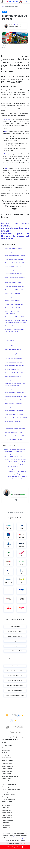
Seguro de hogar (6, 773)
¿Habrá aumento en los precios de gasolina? (15, 425)
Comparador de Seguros (9, 784)
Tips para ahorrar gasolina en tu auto (13, 273)
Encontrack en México (10, 340)
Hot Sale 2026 (6, 825)
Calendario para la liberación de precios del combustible (15, 236)
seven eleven (25, 136)
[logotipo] (15, 732)
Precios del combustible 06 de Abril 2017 (14, 259)
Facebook (14, 499)
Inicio (3, 6)
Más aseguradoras (15, 659)
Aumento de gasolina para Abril (12, 369)
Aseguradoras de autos (15, 518)
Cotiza (27, 1)
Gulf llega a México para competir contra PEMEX (16, 396)
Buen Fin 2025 (6, 827)
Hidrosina (7, 119)
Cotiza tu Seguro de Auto (14, 847)
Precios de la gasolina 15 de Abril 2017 (13, 349)
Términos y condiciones (18, 837)
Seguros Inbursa (6, 748)
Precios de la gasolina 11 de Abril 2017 (13, 362)
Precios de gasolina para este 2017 (13, 407)
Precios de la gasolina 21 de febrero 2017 (14, 392)
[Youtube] (22, 737)
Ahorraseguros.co (7, 815)
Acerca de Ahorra (7, 801)
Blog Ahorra (5, 807)
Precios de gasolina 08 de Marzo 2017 (13, 403)
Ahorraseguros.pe (7, 817)
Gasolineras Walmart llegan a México (13, 432)
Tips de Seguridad (7, 805)
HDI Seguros (5, 755)
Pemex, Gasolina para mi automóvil (13, 421)
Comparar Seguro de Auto (15, 512)
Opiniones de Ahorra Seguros (15, 715)
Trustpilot (14, 717)
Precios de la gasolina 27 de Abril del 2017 (14, 410)
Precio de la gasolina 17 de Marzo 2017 (14, 304)
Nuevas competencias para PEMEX (13, 399)
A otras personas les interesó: (16, 469)
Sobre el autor (16, 492)
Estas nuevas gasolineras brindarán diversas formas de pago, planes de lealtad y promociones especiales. (15, 451)
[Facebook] (8, 737)
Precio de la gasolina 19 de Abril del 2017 (14, 316)
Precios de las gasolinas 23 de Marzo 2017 (15, 286)
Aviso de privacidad (17, 839)
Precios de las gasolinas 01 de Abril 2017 (14, 248)
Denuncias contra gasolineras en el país (14, 270)
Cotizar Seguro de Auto (8, 787)
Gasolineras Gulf (9, 325)
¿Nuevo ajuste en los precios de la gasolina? (15, 428)
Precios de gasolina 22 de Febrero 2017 (14, 372)
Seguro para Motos (7, 766)
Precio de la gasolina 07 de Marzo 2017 (14, 289)
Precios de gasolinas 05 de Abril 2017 (13, 266)
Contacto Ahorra (6, 810)
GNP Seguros (6, 743)
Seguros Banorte (7, 758)
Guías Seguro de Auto (8, 792)
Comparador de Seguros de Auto (11, 789)
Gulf (6, 168)
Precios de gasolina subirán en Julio (13, 376)
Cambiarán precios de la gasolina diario (14, 358)
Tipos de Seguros (7, 760)
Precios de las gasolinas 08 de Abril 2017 (14, 282)
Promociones (5, 822)
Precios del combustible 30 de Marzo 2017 (14, 262)
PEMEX (14, 100)
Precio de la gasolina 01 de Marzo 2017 (14, 300)
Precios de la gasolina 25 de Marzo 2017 (14, 439)
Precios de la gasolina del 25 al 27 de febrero (15, 255)
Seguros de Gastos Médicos (10, 776)
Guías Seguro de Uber (8, 797)
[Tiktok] (16, 737)
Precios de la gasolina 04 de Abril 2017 (13, 389)
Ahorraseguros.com (7, 820)
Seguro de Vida (6, 778)
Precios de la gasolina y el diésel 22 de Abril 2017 (16, 417)
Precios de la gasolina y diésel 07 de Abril (14, 365)
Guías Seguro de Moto (8, 794)
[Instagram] (13, 737)
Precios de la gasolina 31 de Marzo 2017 (14, 252)
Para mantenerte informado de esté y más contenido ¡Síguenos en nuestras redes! (17, 464)
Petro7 (6, 131)
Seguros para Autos (7, 763)
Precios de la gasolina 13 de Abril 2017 (13, 297)
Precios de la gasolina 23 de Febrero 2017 (14, 414)
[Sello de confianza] (19, 727)
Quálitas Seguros (7, 745)
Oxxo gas (7, 154)
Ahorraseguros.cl (7, 812)
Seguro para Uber (7, 768)
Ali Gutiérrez (17, 24)
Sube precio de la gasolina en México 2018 (14, 435)
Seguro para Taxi (7, 771)
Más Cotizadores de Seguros (15, 619)
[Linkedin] (19, 737)
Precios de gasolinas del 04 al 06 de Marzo (14, 307)
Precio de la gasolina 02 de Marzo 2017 (14, 293)
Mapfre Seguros (6, 750)
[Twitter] (10, 737)
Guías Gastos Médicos (8, 799)
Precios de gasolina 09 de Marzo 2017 (13, 380)
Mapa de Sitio (6, 781)
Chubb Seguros (6, 753)
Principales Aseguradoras (10, 739)
